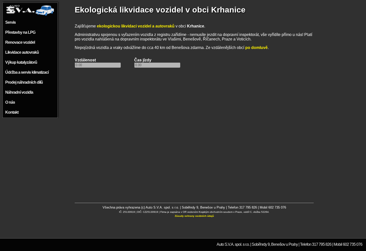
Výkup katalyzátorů (21, 62)
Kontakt (11, 112)
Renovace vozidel (20, 42)
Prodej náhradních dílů (24, 82)
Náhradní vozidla (19, 92)
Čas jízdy (142, 60)
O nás (10, 102)
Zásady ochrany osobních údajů (194, 216)
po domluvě (256, 47)
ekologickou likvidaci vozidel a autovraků (136, 26)
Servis (10, 22)
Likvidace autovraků (22, 52)
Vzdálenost (85, 60)
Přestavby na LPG (20, 32)
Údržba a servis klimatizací (27, 72)
